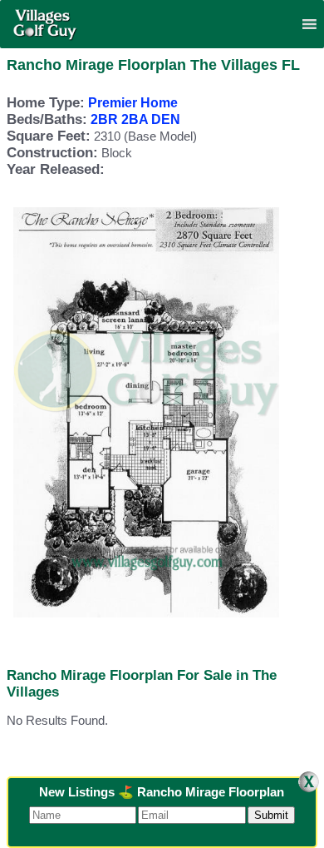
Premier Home (133, 103)
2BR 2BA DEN (135, 119)
